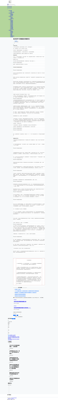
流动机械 (10, 16)
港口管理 (10, 19)
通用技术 (10, 30)
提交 (17, 315)
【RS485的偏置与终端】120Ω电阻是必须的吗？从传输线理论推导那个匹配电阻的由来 (13, 337)
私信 (14, 318)
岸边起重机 (10, 10)
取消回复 (14, 315)
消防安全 (10, 2)
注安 (9, 1)
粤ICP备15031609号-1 (11, 398)
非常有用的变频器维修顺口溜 (20, 301)
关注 (12, 318)
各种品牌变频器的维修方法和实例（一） (22, 307)
